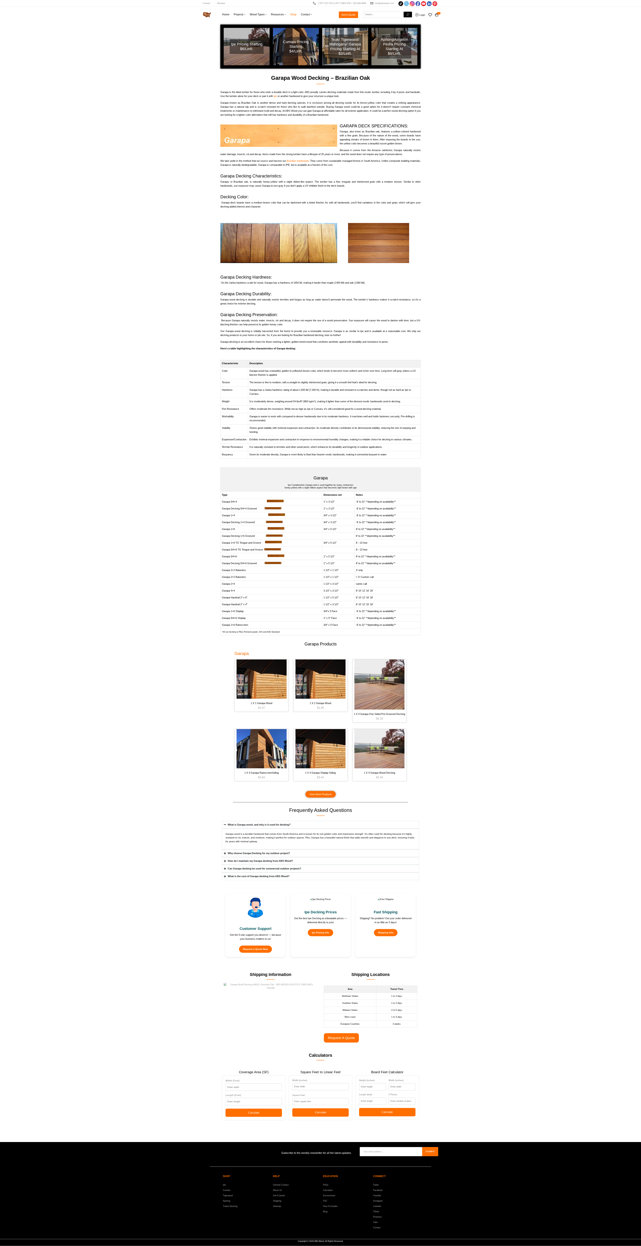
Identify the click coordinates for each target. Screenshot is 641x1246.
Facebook (378, 1190)
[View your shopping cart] (436, 15)
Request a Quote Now (255, 949)
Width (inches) (299, 1080)
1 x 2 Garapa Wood (320, 703)
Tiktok (376, 1211)
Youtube (377, 1195)
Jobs (375, 1222)
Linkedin (377, 1206)
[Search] (408, 14)
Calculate (253, 1112)
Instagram (378, 1201)
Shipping (277, 1201)
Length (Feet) (233, 1095)
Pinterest (377, 1217)
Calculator (328, 1190)
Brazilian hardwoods (298, 160)
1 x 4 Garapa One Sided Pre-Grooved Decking (379, 714)
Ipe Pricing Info (320, 932)
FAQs (326, 1185)
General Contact (281, 1185)
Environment (329, 1195)
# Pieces (393, 1094)
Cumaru (226, 1190)
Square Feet (298, 1095)
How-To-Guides (330, 1206)
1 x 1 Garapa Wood (261, 703)
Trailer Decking (230, 1206)
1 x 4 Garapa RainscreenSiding (261, 772)
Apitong (226, 1201)
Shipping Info (385, 932)
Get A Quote (279, 1195)
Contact (206, 3)
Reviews (221, 3)
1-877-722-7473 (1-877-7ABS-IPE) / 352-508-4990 (342, 3)
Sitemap (277, 1206)
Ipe (276, 96)
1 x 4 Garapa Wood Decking (379, 772)
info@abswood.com (384, 3)
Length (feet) (365, 1094)
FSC (325, 1201)
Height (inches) (367, 1080)
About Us (277, 1190)
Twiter (376, 1185)
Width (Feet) (233, 1080)
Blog (325, 1211)
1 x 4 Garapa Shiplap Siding (320, 772)
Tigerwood (228, 1195)
